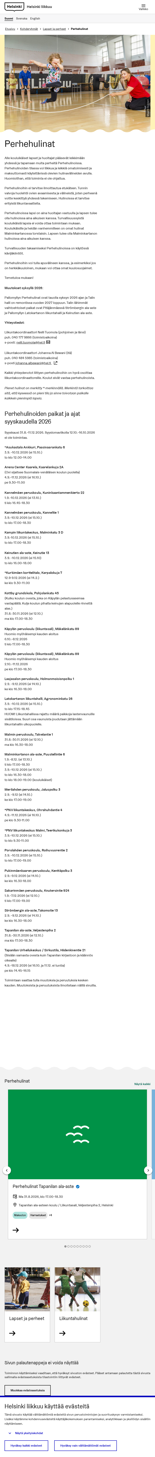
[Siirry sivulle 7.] (83, 1246)
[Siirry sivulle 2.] (68, 1246)
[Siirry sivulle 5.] (77, 1246)
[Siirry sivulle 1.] (65, 1246)
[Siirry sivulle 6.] (80, 1246)
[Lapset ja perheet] (27, 1305)
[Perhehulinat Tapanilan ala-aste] (77, 1164)
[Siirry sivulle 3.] (71, 1246)
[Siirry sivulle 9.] (89, 1246)
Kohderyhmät (29, 29)
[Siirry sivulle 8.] (86, 1246)
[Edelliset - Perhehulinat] (7, 1170)
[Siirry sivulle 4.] (74, 1246)
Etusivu (10, 29)
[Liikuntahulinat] (77, 1305)
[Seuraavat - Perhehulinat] (148, 1170)
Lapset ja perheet (54, 29)
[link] (14, 7)
